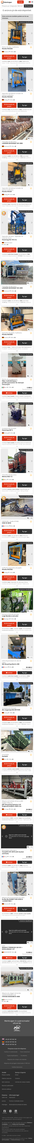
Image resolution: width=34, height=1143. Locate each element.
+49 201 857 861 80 (10, 1039)
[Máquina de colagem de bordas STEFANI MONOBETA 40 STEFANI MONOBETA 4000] (17, 979)
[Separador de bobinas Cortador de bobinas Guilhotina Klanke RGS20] (17, 174)
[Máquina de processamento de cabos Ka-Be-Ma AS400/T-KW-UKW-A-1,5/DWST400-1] (17, 884)
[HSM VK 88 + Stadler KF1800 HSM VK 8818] (17, 507)
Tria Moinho (24, 1055)
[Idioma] (30, 1)
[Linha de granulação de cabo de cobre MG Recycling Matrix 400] (17, 647)
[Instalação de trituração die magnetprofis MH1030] (17, 694)
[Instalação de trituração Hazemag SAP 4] (17, 414)
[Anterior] (2, 33)
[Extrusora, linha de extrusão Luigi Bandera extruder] (17, 600)
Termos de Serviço (15, 1139)
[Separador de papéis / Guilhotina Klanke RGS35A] (17, 319)
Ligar (25, 57)
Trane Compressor (25, 1052)
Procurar (29, 6)
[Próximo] (31, 33)
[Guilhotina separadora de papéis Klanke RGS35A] (17, 554)
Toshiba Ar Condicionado (10, 1052)
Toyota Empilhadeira (12, 1055)
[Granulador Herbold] (17, 741)
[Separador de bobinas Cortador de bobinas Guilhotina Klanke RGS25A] (17, 80)
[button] (32, 1)
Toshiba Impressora (17, 1067)
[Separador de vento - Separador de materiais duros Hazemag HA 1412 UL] (17, 222)
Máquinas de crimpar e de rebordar (17, 1059)
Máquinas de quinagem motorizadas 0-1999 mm (17, 1063)
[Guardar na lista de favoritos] (31, 47)
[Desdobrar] (17, 65)
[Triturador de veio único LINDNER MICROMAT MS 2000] (17, 128)
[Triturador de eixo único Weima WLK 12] (17, 461)
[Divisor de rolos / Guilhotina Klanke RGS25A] (17, 33)
